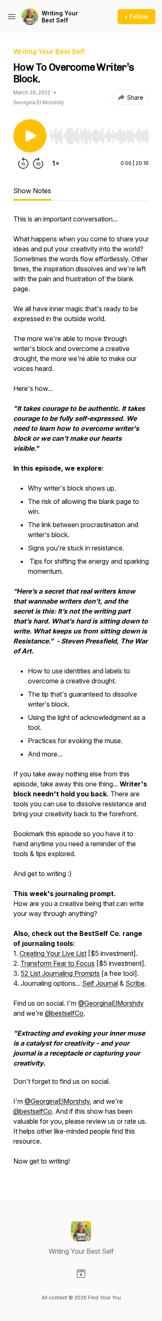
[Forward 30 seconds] (38, 163)
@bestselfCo (64, 1013)
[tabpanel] (81, 694)
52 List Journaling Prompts (60, 973)
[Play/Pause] (30, 135)
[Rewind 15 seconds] (23, 163)
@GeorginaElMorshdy (111, 1003)
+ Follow (136, 16)
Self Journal (100, 983)
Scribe (135, 983)
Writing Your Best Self (60, 17)
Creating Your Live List (53, 953)
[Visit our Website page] (81, 1273)
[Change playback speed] (55, 163)
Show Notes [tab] (32, 191)
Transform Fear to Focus (57, 963)
